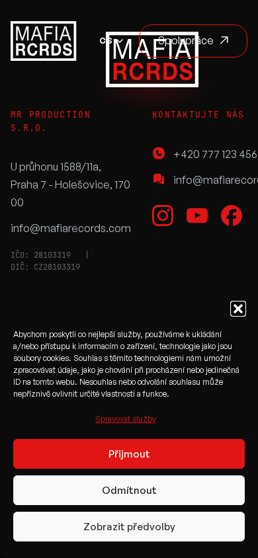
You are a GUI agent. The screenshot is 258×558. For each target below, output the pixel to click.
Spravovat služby (125, 419)
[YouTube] (197, 215)
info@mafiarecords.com (71, 228)
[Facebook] (231, 215)
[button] (238, 308)
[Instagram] (162, 215)
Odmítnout (129, 490)
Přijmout (129, 454)
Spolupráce (186, 40)
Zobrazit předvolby (129, 526)
